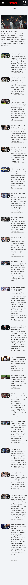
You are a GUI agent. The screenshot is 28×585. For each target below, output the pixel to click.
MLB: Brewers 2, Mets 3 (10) (18, 100)
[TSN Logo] (13, 3)
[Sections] (2, 3)
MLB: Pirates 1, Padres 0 (17, 54)
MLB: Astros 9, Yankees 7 (17, 217)
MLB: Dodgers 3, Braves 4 (17, 261)
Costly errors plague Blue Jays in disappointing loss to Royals (19, 169)
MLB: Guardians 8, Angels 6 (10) (11, 31)
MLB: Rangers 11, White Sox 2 (19, 495)
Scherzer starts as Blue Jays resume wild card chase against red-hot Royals (18, 289)
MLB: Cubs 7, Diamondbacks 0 (18, 421)
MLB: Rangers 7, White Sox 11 (19, 148)
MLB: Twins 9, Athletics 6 (17, 375)
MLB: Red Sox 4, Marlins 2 (17, 473)
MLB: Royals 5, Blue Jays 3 (18, 194)
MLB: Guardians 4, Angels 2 (18, 394)
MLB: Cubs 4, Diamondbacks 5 (18, 78)
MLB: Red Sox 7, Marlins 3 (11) (17, 238)
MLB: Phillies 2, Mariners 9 (18, 357)
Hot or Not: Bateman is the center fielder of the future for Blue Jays (18, 526)
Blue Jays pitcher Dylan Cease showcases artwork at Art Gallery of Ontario (18, 327)
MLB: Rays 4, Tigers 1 (16, 449)
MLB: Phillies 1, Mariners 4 (18, 126)
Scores (24, 4)
